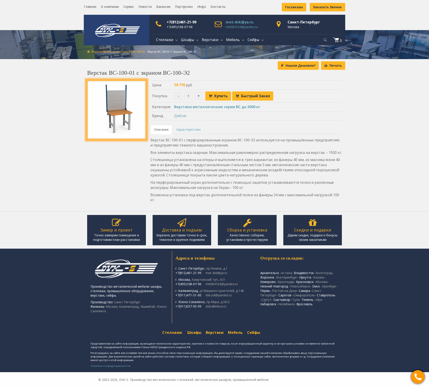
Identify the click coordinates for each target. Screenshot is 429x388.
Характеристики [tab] (188, 129)
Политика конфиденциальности (110, 365)
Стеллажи (172, 332)
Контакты (217, 6)
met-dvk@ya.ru (239, 22)
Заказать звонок (327, 7)
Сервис (128, 6)
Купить (221, 95)
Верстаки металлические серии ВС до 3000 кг (118, 51)
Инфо (201, 6)
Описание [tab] (161, 129)
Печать (336, 65)
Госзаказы (294, 7)
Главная (90, 6)
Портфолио (184, 6)
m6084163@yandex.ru (242, 27)
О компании (110, 6)
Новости (145, 6)
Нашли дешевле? (300, 65)
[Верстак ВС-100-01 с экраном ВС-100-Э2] (116, 109)
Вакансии (163, 6)
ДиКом (180, 115)
